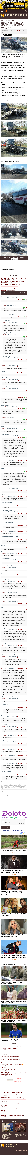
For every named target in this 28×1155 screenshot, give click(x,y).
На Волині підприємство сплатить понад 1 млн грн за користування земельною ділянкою (13, 1052)
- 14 (26, 381)
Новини (14, 1043)
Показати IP (3, 297)
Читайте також (14, 275)
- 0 (26, 299)
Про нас (3, 1153)
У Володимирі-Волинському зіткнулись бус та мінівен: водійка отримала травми (12, 285)
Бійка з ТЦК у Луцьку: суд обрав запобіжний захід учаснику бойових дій (13, 1073)
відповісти (20, 299)
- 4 (26, 460)
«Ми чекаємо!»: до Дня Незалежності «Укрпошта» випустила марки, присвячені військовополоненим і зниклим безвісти (11, 1058)
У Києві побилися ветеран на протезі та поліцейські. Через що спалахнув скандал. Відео (13, 1098)
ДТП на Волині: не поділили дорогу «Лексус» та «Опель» (13, 278)
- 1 (26, 367)
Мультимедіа (14, 1121)
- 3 (26, 471)
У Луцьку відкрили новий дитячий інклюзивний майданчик (13, 1104)
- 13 (26, 316)
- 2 (26, 324)
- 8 (26, 531)
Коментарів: (17, 30)
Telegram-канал (17, 266)
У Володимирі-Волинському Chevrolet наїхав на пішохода (13, 281)
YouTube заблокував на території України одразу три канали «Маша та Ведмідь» (13, 1047)
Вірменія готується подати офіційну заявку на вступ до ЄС (12, 1109)
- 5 (26, 336)
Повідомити (14, 259)
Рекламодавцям (14, 1153)
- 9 (26, 307)
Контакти (8, 1153)
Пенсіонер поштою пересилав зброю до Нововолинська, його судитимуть (11, 1093)
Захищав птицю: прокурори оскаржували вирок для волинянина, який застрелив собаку (13, 1063)
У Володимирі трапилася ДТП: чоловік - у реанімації (11, 289)
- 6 (26, 373)
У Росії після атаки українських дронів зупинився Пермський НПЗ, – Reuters (13, 1068)
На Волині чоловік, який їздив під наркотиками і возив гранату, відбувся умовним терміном (13, 1114)
